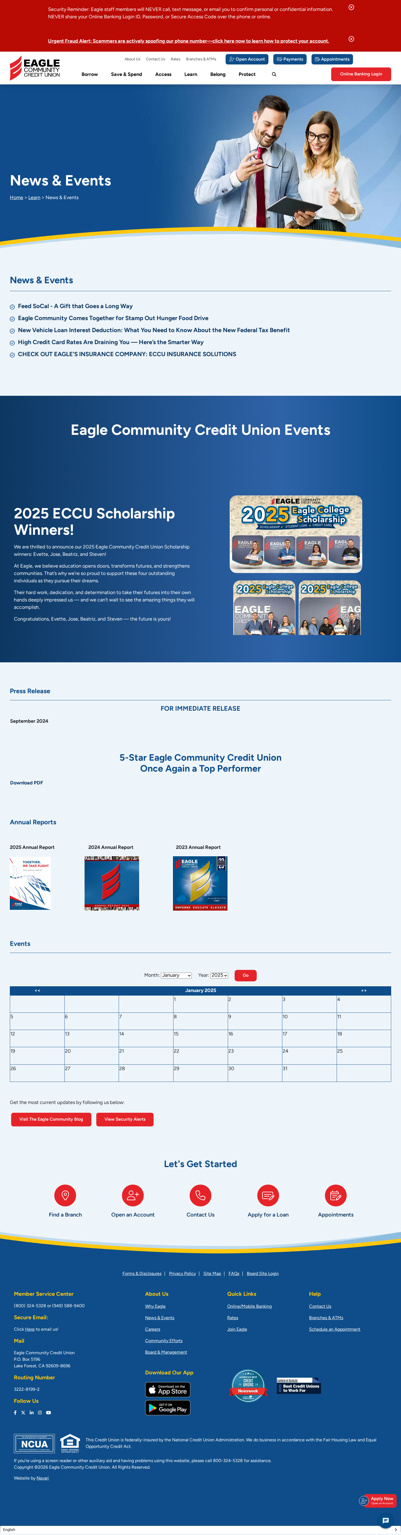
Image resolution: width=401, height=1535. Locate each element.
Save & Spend (126, 74)
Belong (218, 74)
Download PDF (26, 783)
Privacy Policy (182, 1274)
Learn (190, 74)
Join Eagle (237, 1329)
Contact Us (155, 59)
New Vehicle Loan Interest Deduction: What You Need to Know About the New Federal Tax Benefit (154, 330)
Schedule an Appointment (334, 1329)
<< (37, 990)
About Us (132, 59)
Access (163, 74)
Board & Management (166, 1352)
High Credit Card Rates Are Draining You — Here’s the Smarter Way (111, 343)
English (9, 1530)
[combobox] (200, 1530)
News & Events (159, 1318)
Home (16, 198)
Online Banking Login (361, 74)
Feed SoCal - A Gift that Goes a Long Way (75, 306)
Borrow (90, 74)
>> (364, 990)
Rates (176, 59)
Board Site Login (263, 1274)
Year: (203, 975)
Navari (43, 1478)
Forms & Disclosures (141, 1274)
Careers (152, 1329)
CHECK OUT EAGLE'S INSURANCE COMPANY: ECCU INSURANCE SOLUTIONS (127, 355)
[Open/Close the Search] (274, 75)
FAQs (234, 1274)
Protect (247, 74)
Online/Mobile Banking (249, 1306)
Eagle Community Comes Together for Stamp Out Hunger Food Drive (113, 318)
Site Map (212, 1274)
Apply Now (382, 1501)
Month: (152, 975)
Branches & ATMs (201, 59)
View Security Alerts (124, 1119)
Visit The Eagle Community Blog (51, 1119)
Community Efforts (163, 1341)
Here (30, 1329)
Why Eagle (155, 1306)
